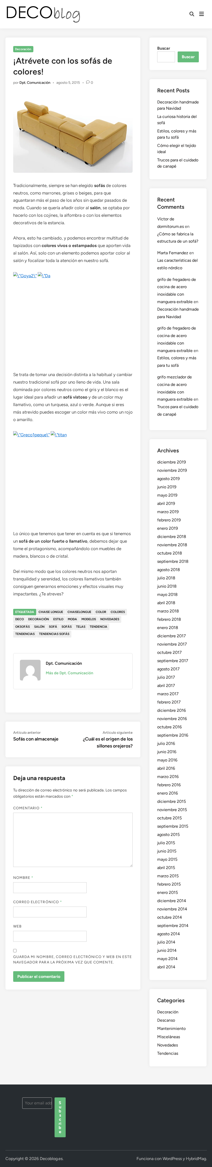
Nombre (23, 878)
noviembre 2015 (172, 809)
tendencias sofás (54, 634)
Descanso (166, 1020)
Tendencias (167, 1053)
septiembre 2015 (172, 826)
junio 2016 (166, 751)
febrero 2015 (169, 884)
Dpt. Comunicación (34, 82)
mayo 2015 (167, 859)
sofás (67, 627)
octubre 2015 (169, 818)
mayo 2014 (167, 958)
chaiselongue (79, 612)
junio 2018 (167, 586)
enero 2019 (167, 528)
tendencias (25, 634)
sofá (53, 627)
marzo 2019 (168, 511)
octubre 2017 (169, 652)
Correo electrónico (37, 902)
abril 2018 (166, 602)
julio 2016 (166, 743)
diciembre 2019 (171, 462)
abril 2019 (166, 503)
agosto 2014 (168, 933)
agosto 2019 (168, 478)
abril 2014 (166, 966)
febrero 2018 (169, 619)
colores (118, 612)
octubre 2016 (169, 726)
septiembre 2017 (172, 660)
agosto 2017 (168, 669)
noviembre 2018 (172, 544)
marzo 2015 (168, 875)
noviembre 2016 (172, 718)
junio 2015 (166, 851)
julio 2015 (166, 842)
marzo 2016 (168, 776)
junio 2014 (167, 950)
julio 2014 (166, 942)
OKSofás (22, 627)
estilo (58, 619)
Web (17, 926)
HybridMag (196, 1158)
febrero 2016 (169, 784)
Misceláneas (168, 1036)
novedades (109, 619)
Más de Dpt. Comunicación (69, 673)
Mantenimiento (171, 1028)
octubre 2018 (169, 553)
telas (80, 627)
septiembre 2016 (172, 735)
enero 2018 (167, 627)
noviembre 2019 (172, 470)
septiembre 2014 (172, 925)
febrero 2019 (169, 520)
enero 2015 (167, 892)
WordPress (172, 1158)
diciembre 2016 (171, 710)
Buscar (163, 48)
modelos (88, 619)
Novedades (167, 1045)
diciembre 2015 (171, 801)
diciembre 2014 (171, 900)
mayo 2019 (167, 495)
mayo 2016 (167, 760)
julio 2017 (166, 677)
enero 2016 (167, 793)
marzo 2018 (168, 611)
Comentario (28, 808)
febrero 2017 (169, 702)
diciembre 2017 (171, 635)
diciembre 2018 (171, 536)
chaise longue (51, 612)
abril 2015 (166, 867)
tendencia (98, 627)
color (101, 612)
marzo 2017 (168, 693)
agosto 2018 (168, 569)
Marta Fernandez (172, 252)
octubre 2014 (169, 917)
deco (19, 619)
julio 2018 (166, 577)
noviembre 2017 (172, 644)
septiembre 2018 (172, 561)
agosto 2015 (168, 834)
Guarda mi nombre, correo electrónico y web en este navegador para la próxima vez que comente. (72, 959)
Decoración (23, 49)
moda (72, 619)
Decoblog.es (51, 1158)
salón (39, 627)
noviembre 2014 (172, 909)
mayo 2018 (167, 594)
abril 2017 (166, 685)
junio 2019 (166, 486)
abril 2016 (166, 768)
